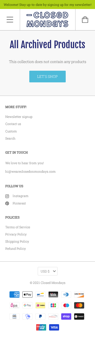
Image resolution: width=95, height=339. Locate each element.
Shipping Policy (17, 241)
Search (10, 138)
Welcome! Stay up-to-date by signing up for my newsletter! (48, 4)
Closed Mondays (53, 282)
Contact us (13, 124)
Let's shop (47, 76)
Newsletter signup (18, 116)
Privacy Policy (16, 234)
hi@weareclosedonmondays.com (30, 171)
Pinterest (19, 203)
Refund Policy (15, 248)
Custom (11, 131)
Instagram (20, 196)
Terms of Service (17, 227)
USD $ (45, 271)
